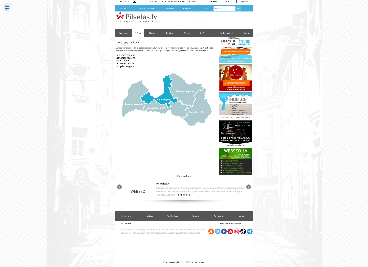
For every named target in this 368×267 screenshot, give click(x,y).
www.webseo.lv (162, 183)
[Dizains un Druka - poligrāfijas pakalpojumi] (235, 50)
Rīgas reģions (123, 60)
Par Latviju (123, 33)
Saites (241, 216)
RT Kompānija (169, 262)
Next (248, 186)
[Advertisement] (205, 21)
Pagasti (187, 33)
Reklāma (195, 216)
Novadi (152, 33)
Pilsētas (169, 33)
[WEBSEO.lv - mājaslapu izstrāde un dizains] (235, 161)
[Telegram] (250, 231)
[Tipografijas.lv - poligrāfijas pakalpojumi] (235, 105)
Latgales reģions (125, 66)
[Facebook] (224, 232)
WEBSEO (179, 262)
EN (215, 1)
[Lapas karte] (134, 2)
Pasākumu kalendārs (146, 8)
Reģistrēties (244, 1)
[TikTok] (243, 231)
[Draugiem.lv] (211, 232)
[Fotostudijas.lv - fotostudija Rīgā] (235, 133)
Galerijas (247, 33)
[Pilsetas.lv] (138, 17)
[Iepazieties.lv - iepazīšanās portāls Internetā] (235, 77)
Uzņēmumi (204, 33)
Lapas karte (126, 216)
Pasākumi (170, 8)
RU (212, 1)
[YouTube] (230, 231)
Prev (119, 186)
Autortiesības (172, 216)
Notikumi (187, 8)
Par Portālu (218, 216)
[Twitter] (217, 232)
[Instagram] (237, 231)
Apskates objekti (227, 33)
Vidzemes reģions (125, 63)
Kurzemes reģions (125, 55)
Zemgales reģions (125, 57)
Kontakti (149, 216)
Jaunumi (204, 8)
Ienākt (227, 1)
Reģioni (138, 33)
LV (210, 1)
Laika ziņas (123, 8)
